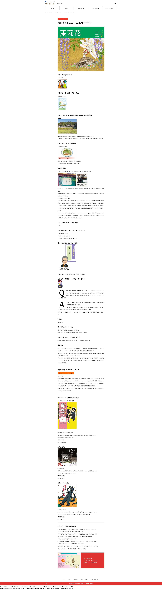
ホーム (52, 8)
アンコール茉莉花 (95, 8)
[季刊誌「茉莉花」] (50, 3)
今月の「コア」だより (109, 8)
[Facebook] (46, 583)
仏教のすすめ (81, 8)
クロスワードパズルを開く (66, 373)
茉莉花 (66, 8)
